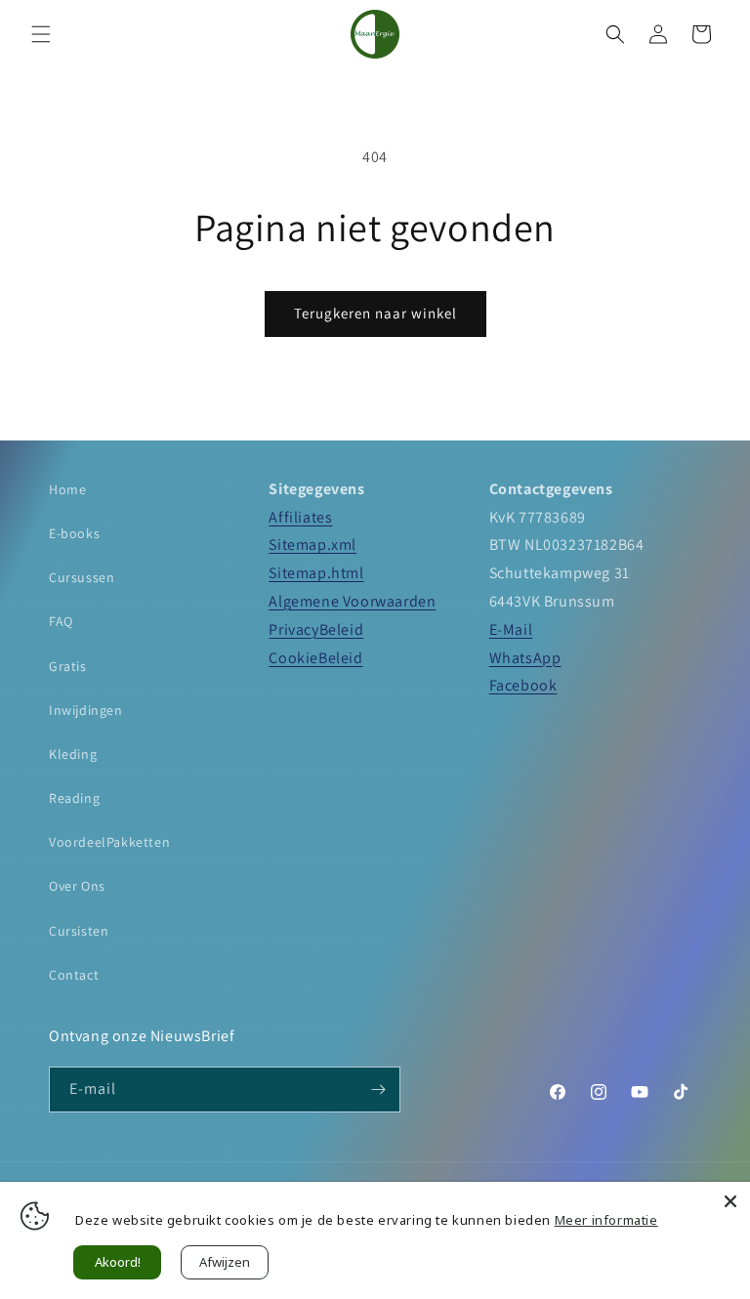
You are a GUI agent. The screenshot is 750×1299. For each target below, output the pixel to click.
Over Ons (77, 886)
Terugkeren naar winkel (375, 313)
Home (67, 489)
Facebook (523, 685)
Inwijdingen (86, 710)
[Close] (730, 1201)
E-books (74, 533)
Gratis (68, 666)
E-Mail (511, 629)
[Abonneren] (377, 1089)
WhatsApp (525, 658)
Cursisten (78, 931)
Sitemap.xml (312, 544)
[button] (41, 34)
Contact (74, 975)
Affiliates (300, 517)
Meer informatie (606, 1220)
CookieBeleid (315, 658)
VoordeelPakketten (109, 842)
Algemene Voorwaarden (352, 601)
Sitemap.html (316, 573)
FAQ (61, 621)
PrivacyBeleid (316, 629)
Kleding (73, 754)
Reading (74, 798)
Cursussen (81, 577)
